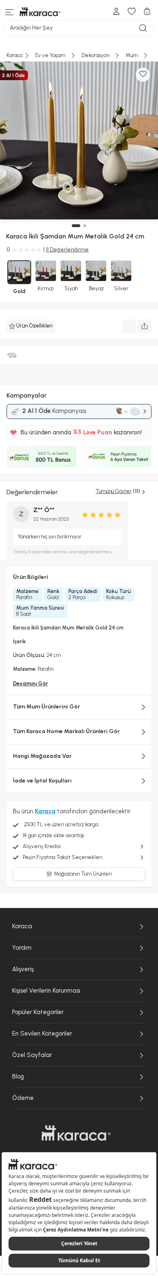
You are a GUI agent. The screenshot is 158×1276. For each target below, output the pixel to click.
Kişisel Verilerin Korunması (46, 990)
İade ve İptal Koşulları (42, 780)
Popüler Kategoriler (38, 1012)
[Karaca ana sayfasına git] (76, 1133)
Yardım (22, 947)
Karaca (22, 926)
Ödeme (23, 1098)
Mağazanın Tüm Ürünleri (83, 874)
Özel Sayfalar (32, 1055)
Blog (18, 1076)
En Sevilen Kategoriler (42, 1033)
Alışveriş (23, 969)
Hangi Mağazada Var (42, 756)
